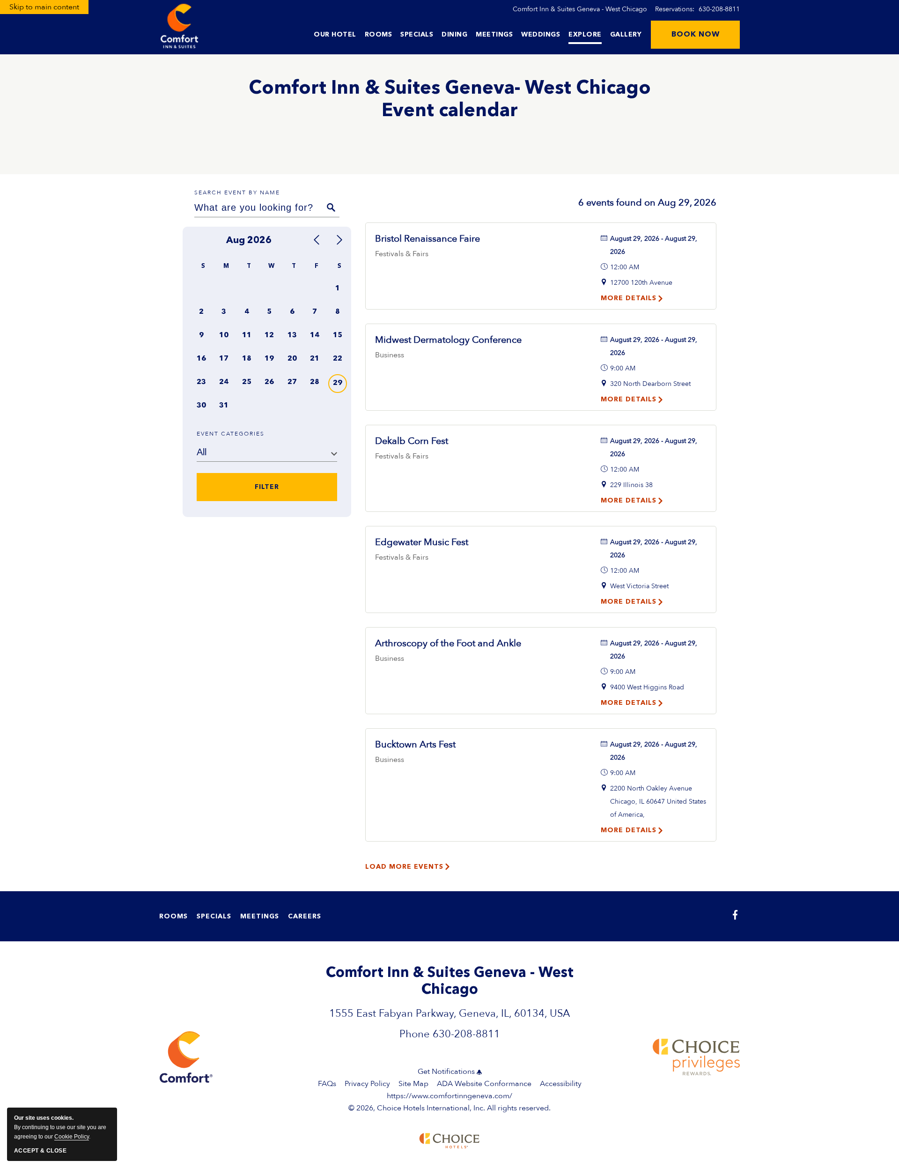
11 (246, 335)
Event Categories (231, 433)
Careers (304, 916)
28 (314, 382)
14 (314, 335)
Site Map (413, 1084)
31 (223, 405)
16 (201, 358)
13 (292, 335)
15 (337, 335)
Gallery (626, 34)
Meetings (494, 34)
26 (269, 382)
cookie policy (71, 1136)
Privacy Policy (367, 1084)
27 (292, 382)
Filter (267, 487)
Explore (585, 34)
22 (337, 358)
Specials (416, 34)
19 (269, 358)
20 (292, 358)
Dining (454, 34)
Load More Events (404, 867)
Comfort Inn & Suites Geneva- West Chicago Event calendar (450, 100)
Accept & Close (40, 1150)
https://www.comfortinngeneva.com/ (449, 1096)
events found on (647, 202)
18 (246, 358)
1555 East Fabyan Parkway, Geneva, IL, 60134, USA (449, 1013)
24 (223, 382)
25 (246, 382)
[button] (695, 35)
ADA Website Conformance (484, 1084)
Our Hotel (335, 34)
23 (201, 382)
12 (269, 335)
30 (201, 405)
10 (223, 335)
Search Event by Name (237, 192)
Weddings (540, 34)
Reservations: (697, 9)
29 (337, 383)
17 (223, 358)
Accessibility (561, 1084)
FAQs (327, 1084)
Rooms (378, 34)
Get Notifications (446, 1071)
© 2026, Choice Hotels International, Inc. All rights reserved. (449, 1102)
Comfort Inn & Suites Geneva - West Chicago (580, 9)
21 (314, 358)
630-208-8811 (719, 9)
